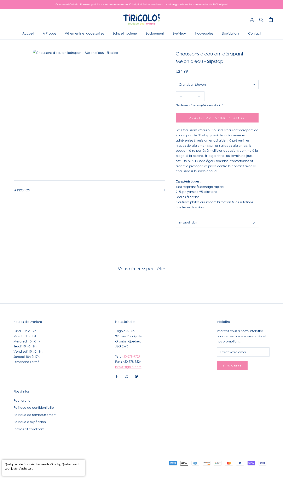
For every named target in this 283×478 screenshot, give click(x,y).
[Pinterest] (136, 375)
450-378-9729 (131, 356)
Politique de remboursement (34, 415)
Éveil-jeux (179, 33)
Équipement (155, 33)
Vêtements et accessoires (84, 33)
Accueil (28, 33)
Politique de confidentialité (33, 407)
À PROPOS (22, 190)
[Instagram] (126, 375)
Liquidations (230, 33)
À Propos (49, 33)
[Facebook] (116, 375)
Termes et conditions (28, 429)
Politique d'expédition (29, 422)
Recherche (21, 400)
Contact (254, 33)
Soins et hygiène (125, 33)
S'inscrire (232, 365)
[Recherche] (261, 19)
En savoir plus (188, 222)
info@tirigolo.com (128, 367)
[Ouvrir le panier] (271, 19)
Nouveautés (204, 33)
